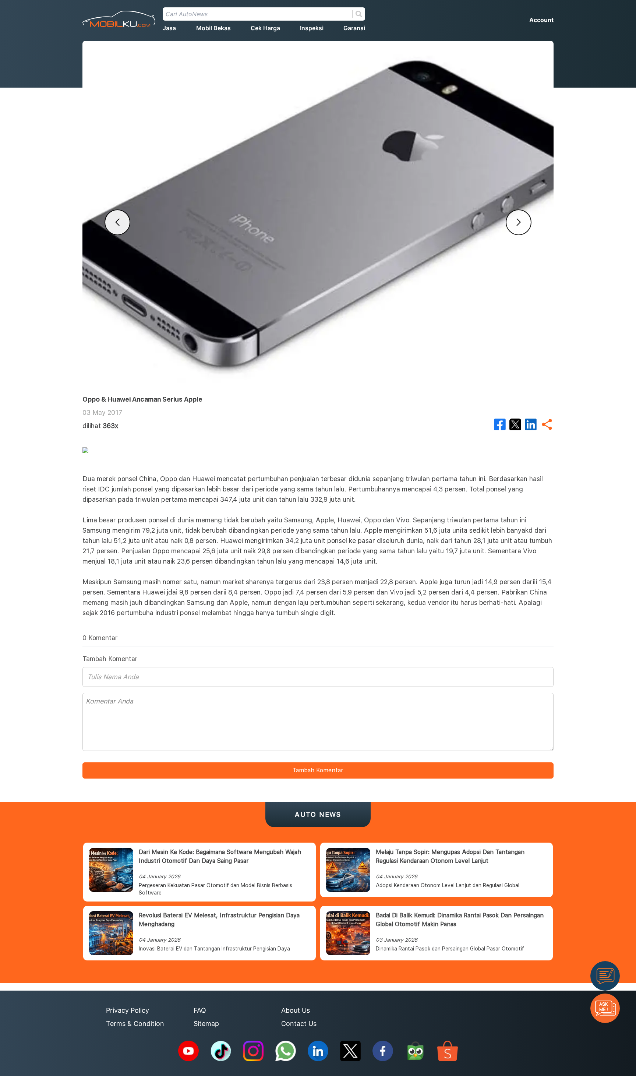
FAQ (200, 1010)
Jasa (169, 28)
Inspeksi (312, 28)
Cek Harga (265, 28)
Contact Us (299, 1023)
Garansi (354, 28)
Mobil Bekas (213, 28)
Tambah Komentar (318, 770)
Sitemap (206, 1023)
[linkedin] (530, 424)
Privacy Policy (127, 1010)
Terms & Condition (135, 1023)
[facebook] (499, 424)
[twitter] (515, 424)
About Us (295, 1010)
